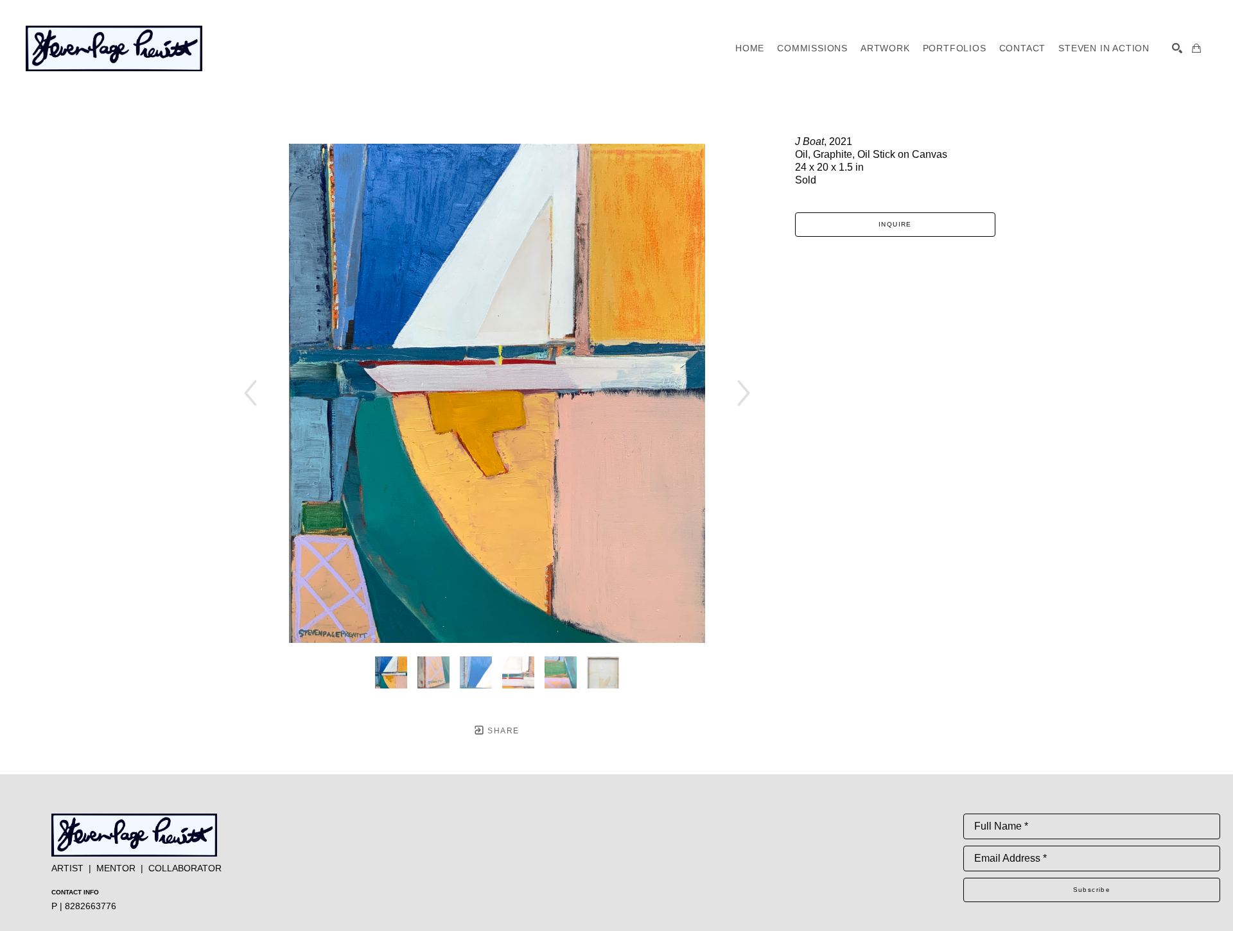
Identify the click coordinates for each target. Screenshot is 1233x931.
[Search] (1177, 48)
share (502, 730)
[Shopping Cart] (1196, 48)
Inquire (895, 224)
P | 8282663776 (83, 906)
